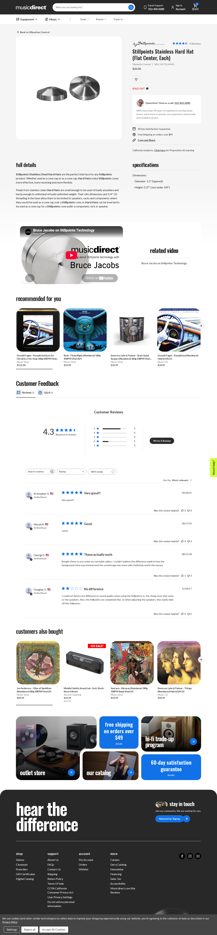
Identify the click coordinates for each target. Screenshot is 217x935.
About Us (53, 859)
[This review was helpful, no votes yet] (182, 510)
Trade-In (118, 19)
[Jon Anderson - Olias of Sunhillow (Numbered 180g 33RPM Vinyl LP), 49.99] (38, 662)
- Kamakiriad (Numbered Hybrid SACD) (178, 357)
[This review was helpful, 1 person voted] (182, 575)
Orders (83, 864)
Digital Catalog (25, 878)
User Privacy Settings (59, 897)
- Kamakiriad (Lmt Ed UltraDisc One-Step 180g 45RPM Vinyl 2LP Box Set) (36, 357)
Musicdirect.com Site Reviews (122, 890)
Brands (100, 19)
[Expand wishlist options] (136, 79)
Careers (115, 859)
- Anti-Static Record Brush (84, 690)
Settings (12, 929)
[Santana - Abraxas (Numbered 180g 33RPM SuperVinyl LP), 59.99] (132, 662)
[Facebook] (182, 856)
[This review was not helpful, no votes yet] (188, 510)
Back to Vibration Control (35, 32)
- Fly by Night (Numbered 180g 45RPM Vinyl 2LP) (82, 357)
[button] (201, 327)
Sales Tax (115, 878)
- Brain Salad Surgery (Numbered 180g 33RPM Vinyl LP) (130, 357)
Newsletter (117, 869)
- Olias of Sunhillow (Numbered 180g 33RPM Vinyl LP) (34, 690)
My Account (86, 859)
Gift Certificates (25, 874)
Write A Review (162, 440)
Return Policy (55, 878)
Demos (20, 859)
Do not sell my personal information (60, 904)
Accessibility (117, 883)
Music (53, 19)
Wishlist (83, 869)
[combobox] (71, 472)
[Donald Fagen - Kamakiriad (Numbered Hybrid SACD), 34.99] (179, 330)
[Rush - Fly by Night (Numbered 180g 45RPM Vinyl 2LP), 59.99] (85, 330)
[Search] (131, 7)
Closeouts (22, 864)
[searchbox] (37, 471)
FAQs (50, 864)
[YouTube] (198, 856)
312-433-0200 (182, 102)
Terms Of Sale (55, 883)
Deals (83, 19)
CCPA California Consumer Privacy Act (60, 890)
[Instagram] (190, 856)
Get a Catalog (118, 864)
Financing (116, 874)
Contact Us (54, 869)
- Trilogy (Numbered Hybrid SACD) (175, 690)
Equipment (27, 19)
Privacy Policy (9, 922)
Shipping (52, 874)
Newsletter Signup (169, 818)
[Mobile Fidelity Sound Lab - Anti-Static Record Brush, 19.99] (85, 662)
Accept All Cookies (53, 929)
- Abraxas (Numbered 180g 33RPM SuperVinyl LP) (129, 690)
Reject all (29, 929)
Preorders (22, 869)
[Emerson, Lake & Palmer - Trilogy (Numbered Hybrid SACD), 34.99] (179, 662)
